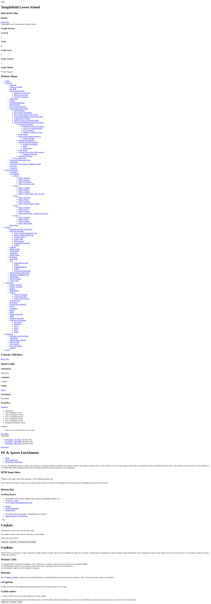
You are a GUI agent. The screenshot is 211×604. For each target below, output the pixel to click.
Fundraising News (20, 267)
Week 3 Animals (24, 192)
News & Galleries (11, 170)
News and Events (20, 158)
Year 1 (16, 186)
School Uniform (15, 279)
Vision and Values (16, 87)
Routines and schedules (26, 140)
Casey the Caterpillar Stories (33, 128)
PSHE (12, 316)
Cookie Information (12, 508)
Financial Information (17, 103)
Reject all (5, 542)
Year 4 (16, 215)
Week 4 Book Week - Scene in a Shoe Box (33, 213)
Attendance (14, 253)
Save (20, 602)
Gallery (16, 245)
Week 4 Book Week (25, 223)
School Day (14, 99)
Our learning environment (23, 113)
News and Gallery (16, 346)
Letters (16, 265)
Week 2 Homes (23, 190)
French (12, 306)
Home (7, 81)
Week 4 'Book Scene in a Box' (29, 204)
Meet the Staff (14, 342)
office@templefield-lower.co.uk (21, 503)
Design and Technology (18, 304)
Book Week (14, 225)
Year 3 (16, 206)
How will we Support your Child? (26, 115)
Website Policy (10, 510)
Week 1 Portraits (24, 178)
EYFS (16, 176)
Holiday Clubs (15, 249)
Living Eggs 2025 (20, 296)
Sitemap (8, 506)
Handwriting (27, 148)
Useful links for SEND (22, 119)
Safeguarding (14, 277)
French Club (18, 239)
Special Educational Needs (19, 109)
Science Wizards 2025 (21, 298)
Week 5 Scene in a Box (26, 184)
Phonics (12, 289)
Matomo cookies (12, 577)
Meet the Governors (21, 95)
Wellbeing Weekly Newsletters (33, 126)
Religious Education (17, 318)
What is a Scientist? (21, 295)
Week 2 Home (23, 200)
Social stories (23, 134)
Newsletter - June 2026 (13, 442)
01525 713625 (13, 501)
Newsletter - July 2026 (13, 440)
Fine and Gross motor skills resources (31, 152)
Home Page (5, 22)
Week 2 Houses (23, 180)
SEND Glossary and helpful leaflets (26, 121)
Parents (7, 227)
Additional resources (30, 154)
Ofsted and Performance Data (20, 160)
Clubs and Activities (17, 231)
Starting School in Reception (20, 273)
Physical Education (16, 314)
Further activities (28, 138)
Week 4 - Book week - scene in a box (31, 194)
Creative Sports (19, 237)
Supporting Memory (25, 156)
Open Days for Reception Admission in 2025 (25, 164)
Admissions (14, 162)
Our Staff (13, 89)
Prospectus (13, 257)
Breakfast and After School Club (21, 229)
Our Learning (14, 344)
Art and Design (15, 300)
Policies (12, 101)
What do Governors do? (22, 93)
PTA (11, 261)
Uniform (13, 348)
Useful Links (22, 150)
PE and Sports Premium (18, 107)
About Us (8, 83)
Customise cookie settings (26, 542)
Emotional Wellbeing (25, 124)
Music (12, 312)
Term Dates (14, 259)
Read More (5, 434)
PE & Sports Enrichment (13, 462)
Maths (25, 146)
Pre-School (18, 322)
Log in (10, 72)
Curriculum (9, 283)
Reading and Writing (30, 144)
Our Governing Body (17, 91)
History (12, 310)
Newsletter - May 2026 (13, 443)
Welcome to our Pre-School (19, 336)
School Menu (14, 251)
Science (12, 293)
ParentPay (4, 407)
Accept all (13, 542)
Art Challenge (14, 174)
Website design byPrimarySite (16, 516)
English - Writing (16, 285)
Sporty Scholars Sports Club (24, 235)
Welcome (13, 85)
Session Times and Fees (18, 340)
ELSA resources (28, 130)
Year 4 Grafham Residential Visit (25, 233)
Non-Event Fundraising (22, 271)
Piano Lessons (19, 241)
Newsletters (14, 172)
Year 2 (16, 196)
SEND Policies (19, 111)
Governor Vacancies (21, 97)
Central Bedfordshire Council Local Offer (28, 117)
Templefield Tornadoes (22, 243)
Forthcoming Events (21, 263)
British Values (14, 255)
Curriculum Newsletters (18, 320)
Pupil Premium (15, 105)
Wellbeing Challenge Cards (32, 132)
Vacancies (13, 166)
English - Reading (16, 287)
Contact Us (13, 168)
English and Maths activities (28, 142)
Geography (13, 308)
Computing (13, 302)
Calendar (13, 247)
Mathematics (14, 291)
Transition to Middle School (19, 275)
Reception (17, 324)
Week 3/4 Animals (24, 182)
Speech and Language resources (29, 136)
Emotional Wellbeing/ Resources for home (28, 122)
